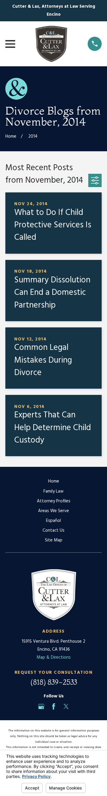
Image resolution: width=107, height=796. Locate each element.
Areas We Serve (53, 510)
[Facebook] (54, 706)
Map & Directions (54, 657)
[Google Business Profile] (41, 706)
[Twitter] (66, 706)
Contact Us (53, 530)
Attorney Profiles (53, 501)
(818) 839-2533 (53, 682)
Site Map (53, 540)
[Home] (51, 44)
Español (53, 520)
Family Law (53, 491)
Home (53, 481)
